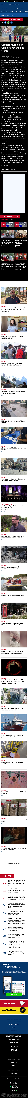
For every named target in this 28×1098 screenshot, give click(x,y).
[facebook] (4, 1)
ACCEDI (25, 1)
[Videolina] (14, 1003)
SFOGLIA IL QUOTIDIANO (8, 15)
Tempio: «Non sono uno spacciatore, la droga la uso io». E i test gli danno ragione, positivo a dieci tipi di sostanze (16, 921)
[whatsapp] (7, 1)
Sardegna (17, 8)
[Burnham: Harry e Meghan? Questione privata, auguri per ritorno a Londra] (14, 523)
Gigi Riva (13, 169)
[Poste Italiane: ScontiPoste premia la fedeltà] (14, 749)
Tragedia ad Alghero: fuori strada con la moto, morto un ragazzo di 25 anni (16, 890)
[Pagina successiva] (7, 863)
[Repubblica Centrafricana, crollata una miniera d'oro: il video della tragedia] (14, 639)
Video (11, 8)
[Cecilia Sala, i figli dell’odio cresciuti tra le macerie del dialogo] (14, 493)
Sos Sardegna (18, 11)
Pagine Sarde (14, 1030)
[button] (2, 22)
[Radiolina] (14, 1010)
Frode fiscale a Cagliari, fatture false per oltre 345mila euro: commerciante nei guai (16, 935)
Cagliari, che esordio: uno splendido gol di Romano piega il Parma (16, 953)
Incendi (11, 11)
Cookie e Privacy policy (14, 1057)
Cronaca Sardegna (11, 19)
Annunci (14, 1027)
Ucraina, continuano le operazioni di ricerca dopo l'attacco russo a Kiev (13, 709)
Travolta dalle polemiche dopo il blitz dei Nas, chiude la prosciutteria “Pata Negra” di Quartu (16, 883)
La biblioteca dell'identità (14, 1024)
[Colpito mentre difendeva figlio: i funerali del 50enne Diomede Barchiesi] (14, 466)
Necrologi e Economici (14, 1059)
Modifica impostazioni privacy (14, 1068)
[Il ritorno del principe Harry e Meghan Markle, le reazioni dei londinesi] (14, 611)
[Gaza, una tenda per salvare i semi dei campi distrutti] (14, 807)
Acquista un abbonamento (14, 1021)
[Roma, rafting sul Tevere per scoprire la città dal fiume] (14, 582)
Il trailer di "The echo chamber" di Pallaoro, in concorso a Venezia (13, 848)
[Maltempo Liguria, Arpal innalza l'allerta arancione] (14, 408)
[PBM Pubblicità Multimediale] (14, 1050)
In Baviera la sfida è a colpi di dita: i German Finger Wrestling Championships (21, 244)
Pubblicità (14, 1062)
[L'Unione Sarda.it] (14, 4)
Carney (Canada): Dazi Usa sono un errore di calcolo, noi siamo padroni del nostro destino (20, 266)
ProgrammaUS (4, 8)
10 (16, 863)
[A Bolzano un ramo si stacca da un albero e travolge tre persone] (7, 234)
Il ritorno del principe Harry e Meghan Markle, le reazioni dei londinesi (12, 624)
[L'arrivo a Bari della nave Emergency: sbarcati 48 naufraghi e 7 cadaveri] (14, 351)
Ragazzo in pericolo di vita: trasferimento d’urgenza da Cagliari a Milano (15, 928)
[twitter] (2, 1)
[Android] (14, 1086)
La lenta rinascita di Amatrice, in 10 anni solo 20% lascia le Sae (12, 337)
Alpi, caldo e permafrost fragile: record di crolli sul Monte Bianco (13, 392)
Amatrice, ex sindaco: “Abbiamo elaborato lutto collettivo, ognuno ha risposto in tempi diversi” (13, 309)
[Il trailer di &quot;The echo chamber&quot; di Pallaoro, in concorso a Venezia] (14, 835)
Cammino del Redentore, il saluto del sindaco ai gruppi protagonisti (7, 265)
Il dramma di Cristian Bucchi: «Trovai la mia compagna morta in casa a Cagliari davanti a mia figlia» (16, 905)
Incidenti (26, 11)
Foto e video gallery (11, 217)
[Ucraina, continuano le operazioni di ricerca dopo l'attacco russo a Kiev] (14, 696)
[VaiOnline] (14, 1047)
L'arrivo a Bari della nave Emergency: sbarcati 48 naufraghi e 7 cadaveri (11, 364)
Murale (7, 169)
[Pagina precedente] (21, 863)
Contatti (14, 1065)
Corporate (14, 1073)
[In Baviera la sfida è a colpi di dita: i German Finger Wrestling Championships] (21, 234)
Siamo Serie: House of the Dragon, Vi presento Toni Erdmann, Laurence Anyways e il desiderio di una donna (13, 681)
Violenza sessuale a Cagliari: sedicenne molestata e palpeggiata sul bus (15, 913)
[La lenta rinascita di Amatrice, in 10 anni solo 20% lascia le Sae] (14, 324)
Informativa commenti (14, 1070)
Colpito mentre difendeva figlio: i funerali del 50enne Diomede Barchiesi (13, 479)
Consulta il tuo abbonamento (14, 1019)
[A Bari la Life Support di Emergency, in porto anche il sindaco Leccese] (14, 722)
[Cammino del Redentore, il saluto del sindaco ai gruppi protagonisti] (7, 257)
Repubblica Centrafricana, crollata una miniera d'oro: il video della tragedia (12, 652)
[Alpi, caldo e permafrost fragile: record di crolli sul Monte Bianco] (14, 379)
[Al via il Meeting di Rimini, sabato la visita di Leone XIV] (14, 435)
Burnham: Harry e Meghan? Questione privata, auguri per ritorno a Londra (12, 537)
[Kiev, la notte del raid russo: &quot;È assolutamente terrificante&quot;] (14, 554)
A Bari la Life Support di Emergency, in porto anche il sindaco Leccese (12, 736)
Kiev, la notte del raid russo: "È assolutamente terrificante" (10, 568)
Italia (22, 8)
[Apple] (14, 1082)
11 (18, 863)
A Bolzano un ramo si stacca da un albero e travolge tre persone (7, 243)
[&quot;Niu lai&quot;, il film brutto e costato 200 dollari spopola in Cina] (14, 779)
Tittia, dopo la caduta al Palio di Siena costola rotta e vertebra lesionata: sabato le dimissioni (16, 897)
